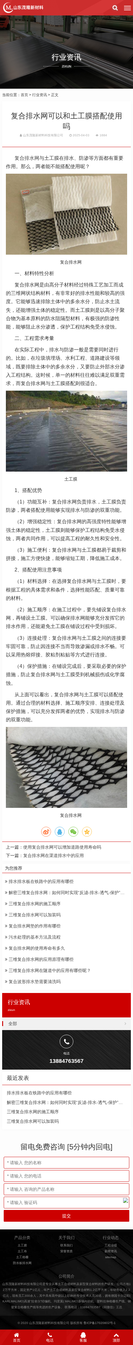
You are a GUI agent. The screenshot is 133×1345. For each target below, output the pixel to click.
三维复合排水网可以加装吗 (34, 914)
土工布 (22, 1251)
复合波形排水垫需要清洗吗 (34, 981)
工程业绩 (111, 1245)
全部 (12, 1023)
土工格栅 (22, 1257)
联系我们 (66, 1245)
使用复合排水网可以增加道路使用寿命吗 (62, 847)
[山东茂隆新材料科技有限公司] (23, 8)
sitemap (110, 1257)
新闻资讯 (111, 1251)
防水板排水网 (22, 1263)
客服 (83, 1340)
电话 (50, 1340)
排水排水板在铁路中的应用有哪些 (40, 881)
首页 (24, 95)
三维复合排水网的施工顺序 (34, 903)
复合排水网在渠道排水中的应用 (53, 855)
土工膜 (22, 1245)
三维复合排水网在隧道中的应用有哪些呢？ (49, 970)
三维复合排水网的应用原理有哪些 (40, 959)
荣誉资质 (66, 1251)
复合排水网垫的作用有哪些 (34, 925)
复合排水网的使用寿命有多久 (36, 948)
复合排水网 (27, 158)
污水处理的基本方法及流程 (34, 937)
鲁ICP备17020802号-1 (100, 1323)
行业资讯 (39, 95)
